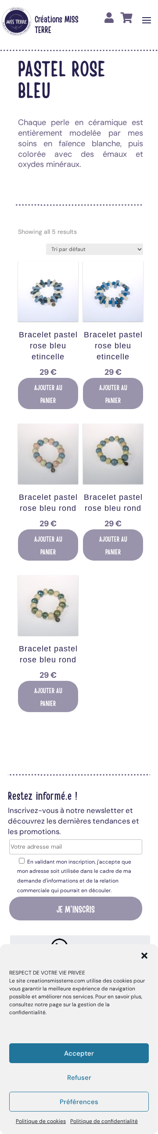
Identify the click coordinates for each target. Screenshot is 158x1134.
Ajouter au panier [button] (48, 393)
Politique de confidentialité (104, 1121)
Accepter (79, 1053)
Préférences (79, 1101)
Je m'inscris (76, 908)
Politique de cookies (41, 1121)
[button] (144, 955)
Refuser (79, 1077)
